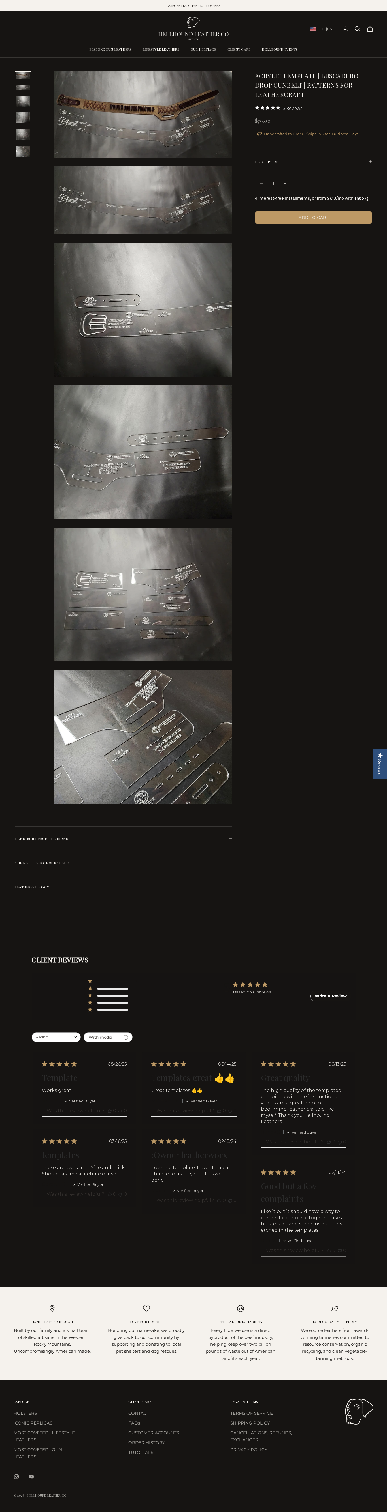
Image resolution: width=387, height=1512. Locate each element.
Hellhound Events (280, 49)
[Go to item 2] (23, 87)
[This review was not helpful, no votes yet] (120, 1110)
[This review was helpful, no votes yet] (110, 1110)
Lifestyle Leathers (161, 49)
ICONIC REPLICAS (33, 1423)
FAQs (134, 1423)
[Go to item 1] (23, 75)
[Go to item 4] (23, 118)
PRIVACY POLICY (248, 1449)
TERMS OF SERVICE (251, 1413)
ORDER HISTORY (146, 1442)
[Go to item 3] (23, 101)
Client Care (239, 49)
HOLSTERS (25, 1413)
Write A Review (331, 996)
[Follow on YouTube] (31, 1476)
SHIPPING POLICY (250, 1423)
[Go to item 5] (23, 134)
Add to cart (313, 217)
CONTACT (138, 1413)
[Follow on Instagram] (16, 1476)
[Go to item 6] (23, 151)
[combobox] (56, 1037)
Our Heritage (203, 49)
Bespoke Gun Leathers (110, 49)
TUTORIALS (140, 1452)
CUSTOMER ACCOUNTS (153, 1432)
